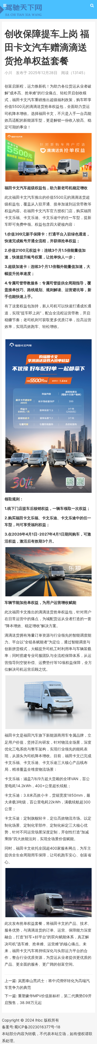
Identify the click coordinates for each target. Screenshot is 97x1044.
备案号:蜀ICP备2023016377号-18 (31, 1027)
